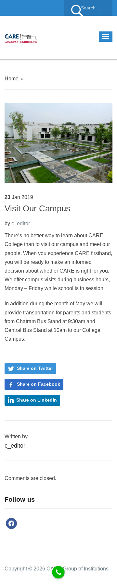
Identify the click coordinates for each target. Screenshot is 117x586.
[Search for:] (88, 8)
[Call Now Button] (58, 572)
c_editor (20, 223)
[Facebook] (11, 523)
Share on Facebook (38, 384)
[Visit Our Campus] (58, 142)
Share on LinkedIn (36, 400)
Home (12, 78)
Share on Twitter (35, 368)
